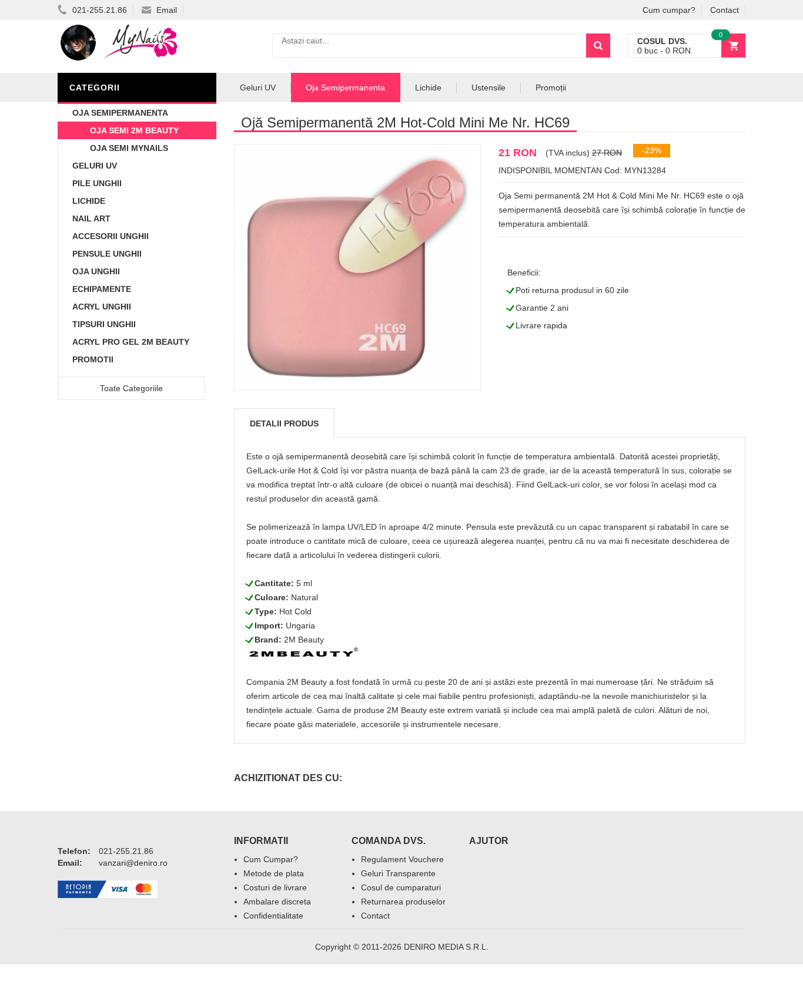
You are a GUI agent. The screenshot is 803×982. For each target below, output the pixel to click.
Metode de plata (273, 873)
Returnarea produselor (403, 901)
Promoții (551, 87)
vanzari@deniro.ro (133, 862)
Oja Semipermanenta (120, 112)
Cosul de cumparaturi (401, 887)
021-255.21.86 (98, 10)
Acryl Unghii (101, 306)
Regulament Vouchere (402, 859)
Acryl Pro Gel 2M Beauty (130, 342)
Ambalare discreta (277, 901)
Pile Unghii (97, 183)
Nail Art (91, 218)
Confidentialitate (273, 915)
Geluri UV (94, 165)
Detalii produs (284, 423)
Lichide (88, 201)
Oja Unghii (96, 271)
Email (165, 10)
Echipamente (101, 289)
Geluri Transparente (398, 873)
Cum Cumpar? (270, 859)
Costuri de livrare (275, 887)
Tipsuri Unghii (104, 324)
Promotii (92, 359)
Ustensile (488, 87)
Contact (724, 10)
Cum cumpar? (669, 10)
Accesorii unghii (110, 236)
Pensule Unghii (107, 253)
